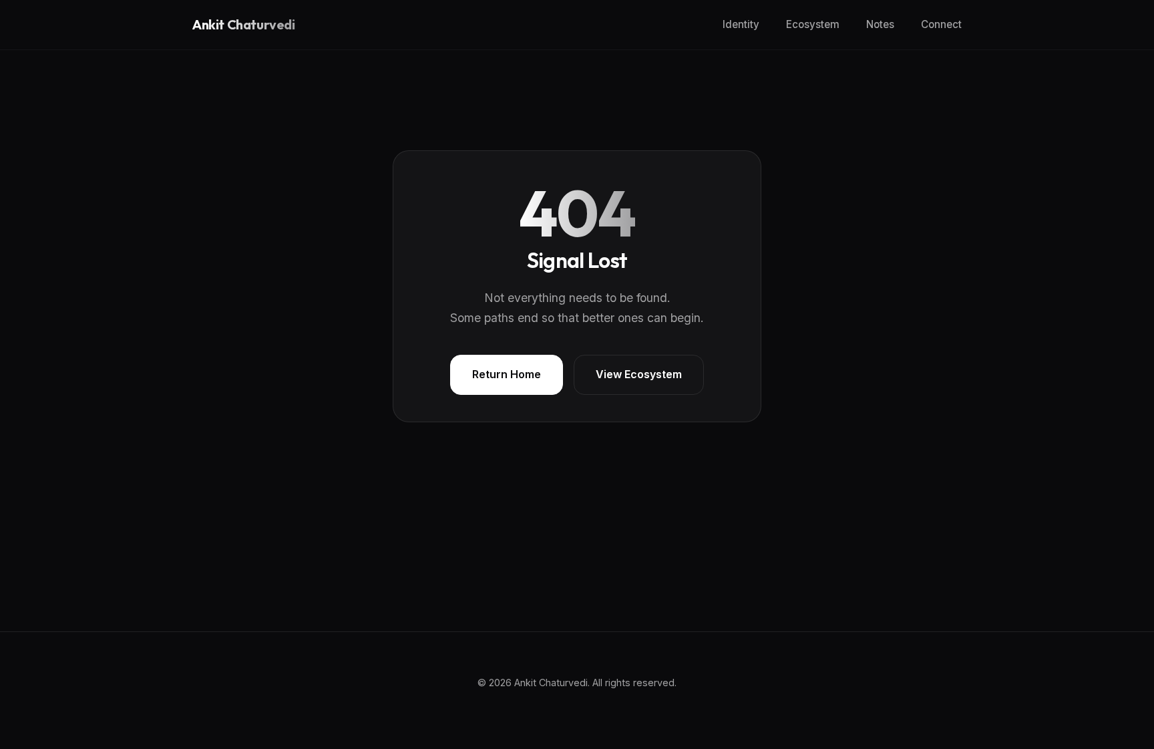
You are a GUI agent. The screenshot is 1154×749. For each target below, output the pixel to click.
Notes (880, 24)
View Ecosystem (639, 374)
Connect (941, 24)
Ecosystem (812, 24)
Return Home (506, 374)
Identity (741, 24)
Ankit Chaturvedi (243, 24)
